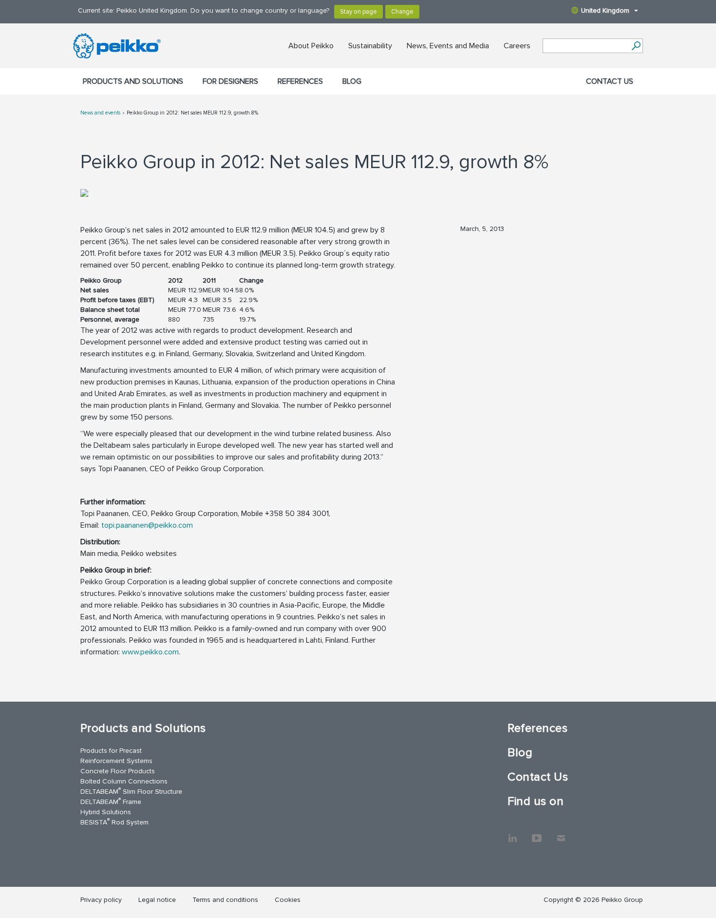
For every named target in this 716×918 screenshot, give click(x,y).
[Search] (636, 46)
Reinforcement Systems (116, 761)
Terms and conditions (225, 900)
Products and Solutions (133, 81)
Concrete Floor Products (117, 771)
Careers (517, 46)
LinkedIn (512, 833)
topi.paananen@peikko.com (147, 525)
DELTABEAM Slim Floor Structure (131, 791)
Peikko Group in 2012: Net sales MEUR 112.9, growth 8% (192, 113)
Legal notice (157, 900)
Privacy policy (101, 900)
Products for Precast (111, 750)
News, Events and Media (448, 46)
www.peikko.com (150, 652)
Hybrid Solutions (105, 812)
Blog (351, 81)
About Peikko (311, 46)
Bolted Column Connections (124, 781)
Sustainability (370, 46)
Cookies (288, 900)
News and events (100, 113)
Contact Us (609, 81)
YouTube (537, 833)
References (300, 81)
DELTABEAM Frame (110, 801)
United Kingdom (605, 10)
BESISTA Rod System (114, 821)
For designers (230, 81)
